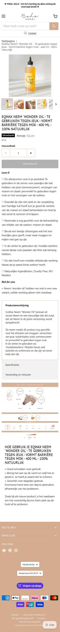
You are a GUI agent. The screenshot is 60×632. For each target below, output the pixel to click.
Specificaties (12, 365)
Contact (41, 618)
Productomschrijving (17, 305)
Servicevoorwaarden (30, 622)
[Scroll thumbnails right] (55, 104)
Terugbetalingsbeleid (22, 618)
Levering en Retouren (34, 615)
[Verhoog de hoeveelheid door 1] (31, 153)
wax (54, 288)
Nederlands (28, 564)
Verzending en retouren (18, 374)
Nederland (28, 573)
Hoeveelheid (8, 146)
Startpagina (8, 41)
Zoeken (15, 615)
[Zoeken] (53, 26)
